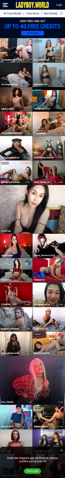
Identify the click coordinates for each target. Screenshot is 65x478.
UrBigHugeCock (42, 109)
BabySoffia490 (41, 426)
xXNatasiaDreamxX (10, 182)
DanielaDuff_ (40, 133)
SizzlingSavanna (9, 84)
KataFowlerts (7, 109)
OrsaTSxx (6, 231)
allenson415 (7, 426)
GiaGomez (6, 280)
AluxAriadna (7, 255)
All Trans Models (12, 13)
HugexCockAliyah (10, 329)
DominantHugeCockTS (12, 60)
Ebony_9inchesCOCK (44, 255)
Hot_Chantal (7, 402)
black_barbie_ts (41, 182)
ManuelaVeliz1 (41, 84)
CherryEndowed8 (10, 353)
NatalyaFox (39, 280)
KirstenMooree (42, 60)
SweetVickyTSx (42, 353)
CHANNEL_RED (8, 304)
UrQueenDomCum (10, 157)
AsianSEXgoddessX (44, 157)
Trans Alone (32, 13)
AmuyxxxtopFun (42, 304)
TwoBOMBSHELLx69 (11, 133)
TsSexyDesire (41, 329)
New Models (50, 13)
